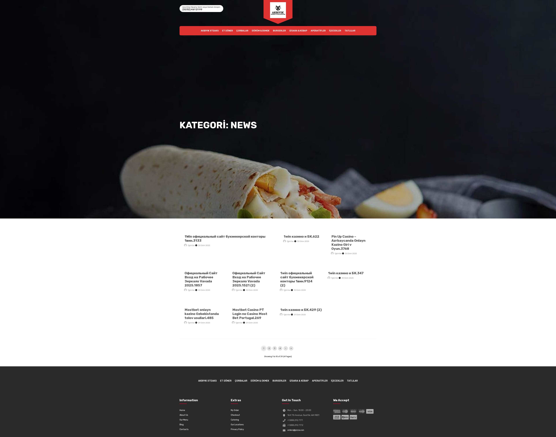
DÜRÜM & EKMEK (260, 30)
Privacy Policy (237, 429)
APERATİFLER (318, 30)
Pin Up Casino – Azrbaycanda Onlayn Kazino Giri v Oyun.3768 (348, 242)
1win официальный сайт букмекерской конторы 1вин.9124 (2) (296, 279)
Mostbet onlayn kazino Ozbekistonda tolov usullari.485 (202, 314)
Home (182, 410)
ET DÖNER (227, 30)
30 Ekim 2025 (204, 245)
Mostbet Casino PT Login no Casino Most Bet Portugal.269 (249, 314)
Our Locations (237, 424)
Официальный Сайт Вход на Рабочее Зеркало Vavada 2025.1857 (201, 279)
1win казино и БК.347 (346, 273)
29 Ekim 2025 (204, 323)
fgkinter (191, 245)
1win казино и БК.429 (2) (301, 310)
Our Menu (184, 420)
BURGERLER (279, 30)
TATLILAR (350, 30)
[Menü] (278, 10)
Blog (182, 424)
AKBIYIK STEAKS (210, 30)
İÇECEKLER (335, 30)
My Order (235, 410)
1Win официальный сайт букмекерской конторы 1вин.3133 (225, 238)
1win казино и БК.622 (301, 236)
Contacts (184, 429)
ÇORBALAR (242, 30)
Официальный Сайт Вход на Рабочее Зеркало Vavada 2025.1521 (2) (248, 279)
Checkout (235, 415)
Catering (235, 420)
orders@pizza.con (295, 430)
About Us (184, 415)
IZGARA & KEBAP (298, 30)
